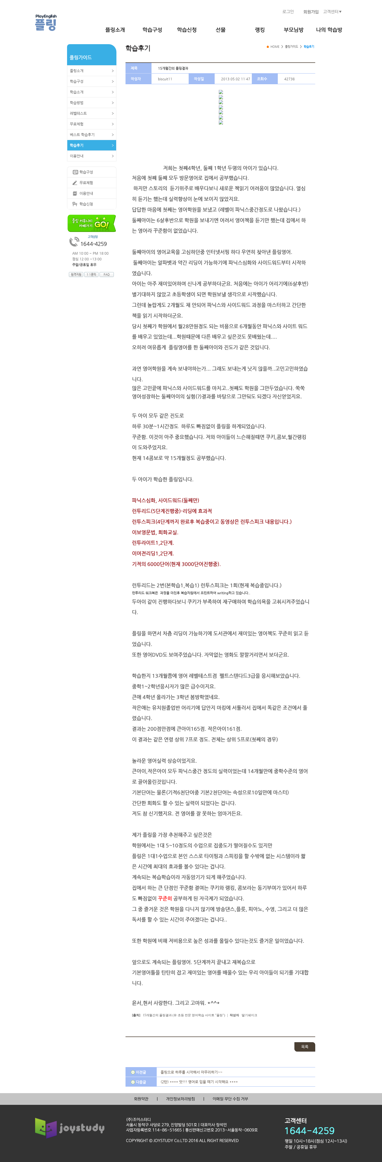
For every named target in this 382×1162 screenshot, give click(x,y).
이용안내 (76, 156)
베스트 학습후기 (82, 135)
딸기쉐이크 (249, 1015)
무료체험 (76, 124)
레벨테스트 (78, 113)
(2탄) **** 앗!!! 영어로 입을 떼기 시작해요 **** (199, 1082)
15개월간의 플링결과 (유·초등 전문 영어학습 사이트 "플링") (184, 1015)
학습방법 (76, 103)
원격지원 (76, 274)
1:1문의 (91, 274)
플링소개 (76, 71)
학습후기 (76, 145)
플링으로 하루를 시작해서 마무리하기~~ (191, 1072)
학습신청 (86, 204)
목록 (304, 1047)
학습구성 (76, 81)
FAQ (107, 274)
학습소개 (76, 92)
